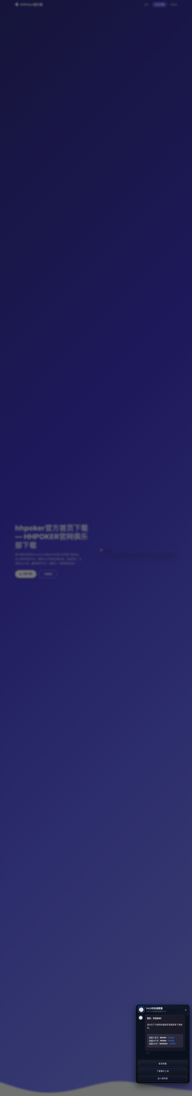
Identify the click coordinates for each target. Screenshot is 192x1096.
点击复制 (170, 1038)
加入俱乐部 (163, 1078)
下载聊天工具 (163, 1071)
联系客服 (163, 1063)
